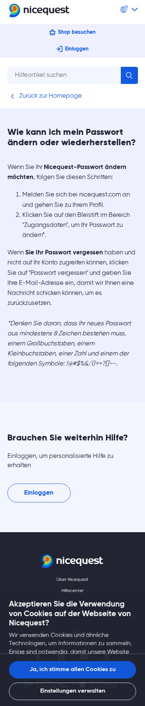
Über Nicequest (72, 580)
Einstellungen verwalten (72, 691)
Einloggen (76, 49)
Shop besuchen (77, 32)
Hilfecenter (72, 591)
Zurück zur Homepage (50, 96)
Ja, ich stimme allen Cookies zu (72, 670)
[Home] (39, 12)
